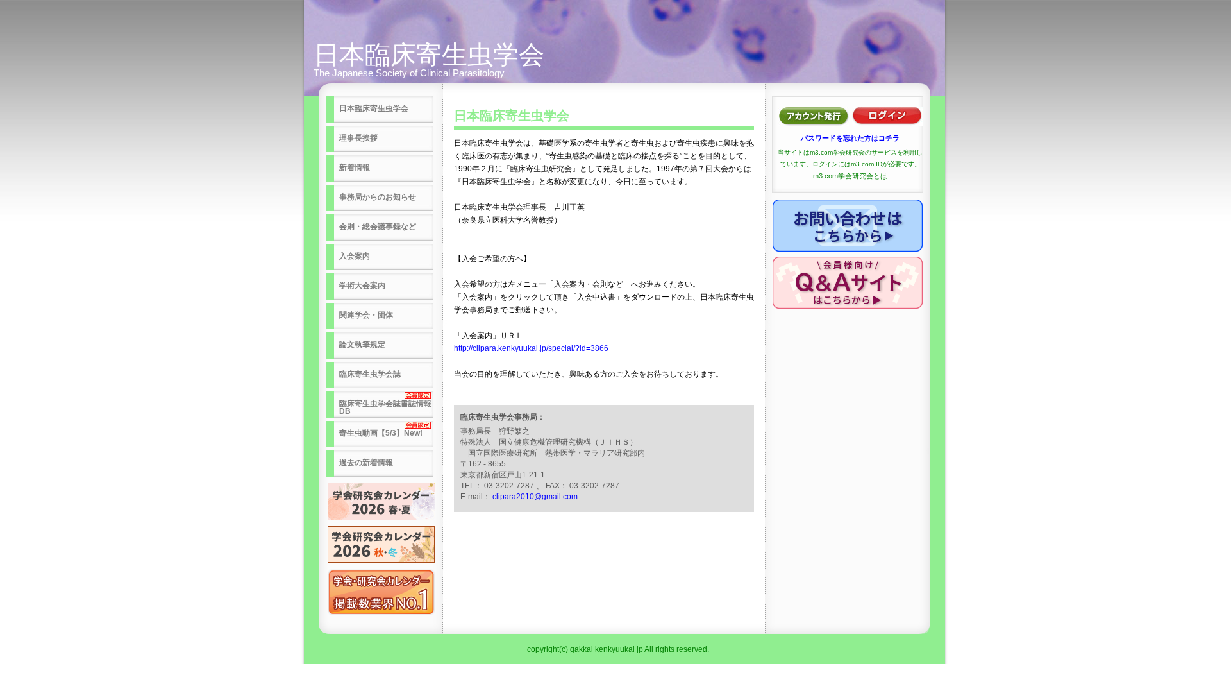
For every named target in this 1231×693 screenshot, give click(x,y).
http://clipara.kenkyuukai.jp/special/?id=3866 (531, 348)
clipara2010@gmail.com (535, 496)
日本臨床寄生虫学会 (429, 54)
